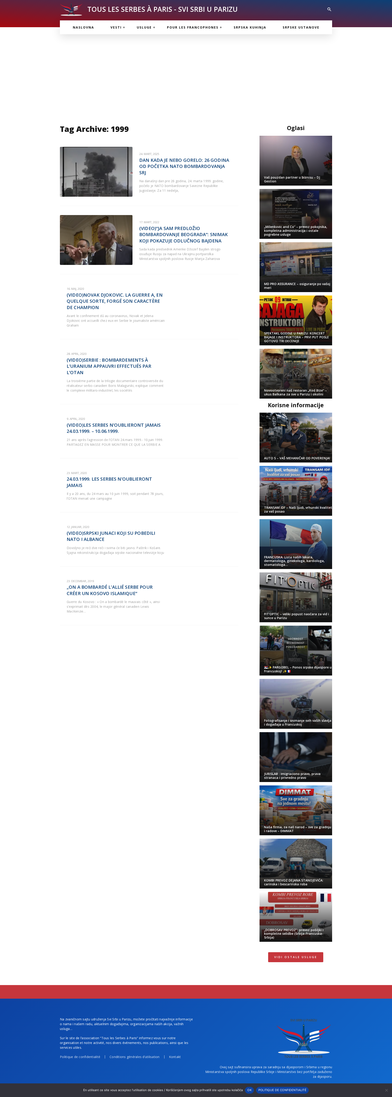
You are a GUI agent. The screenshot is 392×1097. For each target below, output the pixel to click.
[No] (386, 1090)
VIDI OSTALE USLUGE (295, 957)
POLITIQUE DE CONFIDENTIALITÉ (282, 1090)
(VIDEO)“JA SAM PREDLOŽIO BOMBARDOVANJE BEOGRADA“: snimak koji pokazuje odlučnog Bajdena (183, 234)
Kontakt (175, 1057)
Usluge (144, 27)
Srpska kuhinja (250, 27)
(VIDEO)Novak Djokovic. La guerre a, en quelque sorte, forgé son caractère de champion (115, 301)
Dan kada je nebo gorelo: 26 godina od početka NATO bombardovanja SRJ (184, 166)
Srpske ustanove (301, 27)
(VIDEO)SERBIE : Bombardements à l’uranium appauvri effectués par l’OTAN (109, 366)
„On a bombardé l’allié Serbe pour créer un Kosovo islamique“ (110, 590)
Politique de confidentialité (80, 1057)
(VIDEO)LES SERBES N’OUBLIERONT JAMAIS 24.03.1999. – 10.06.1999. (114, 428)
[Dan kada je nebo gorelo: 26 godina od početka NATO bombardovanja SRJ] (96, 172)
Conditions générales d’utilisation (135, 1057)
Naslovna (83, 27)
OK (249, 1090)
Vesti (116, 27)
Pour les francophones (192, 27)
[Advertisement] (196, 77)
